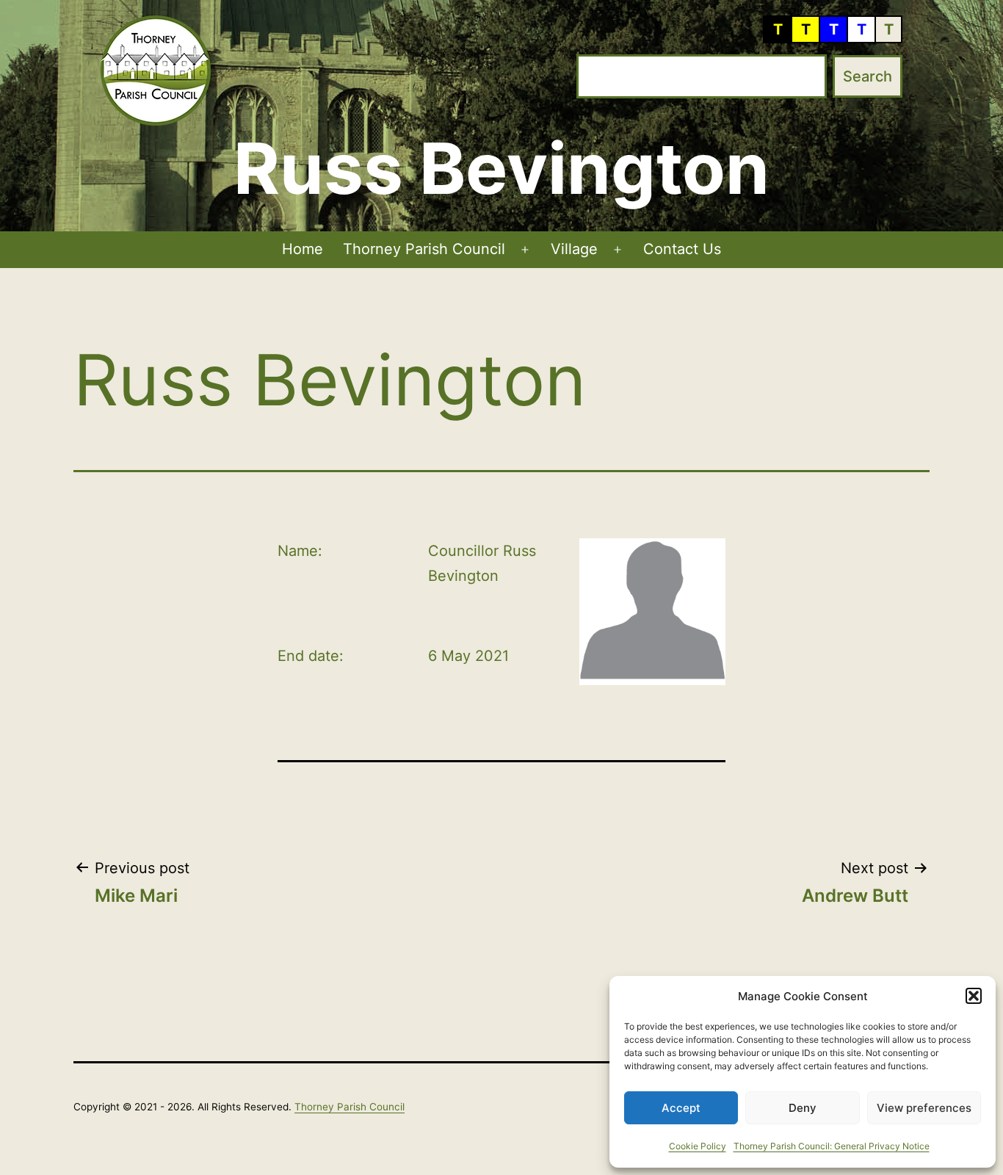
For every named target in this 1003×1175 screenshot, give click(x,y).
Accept (681, 1108)
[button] (973, 995)
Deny (802, 1108)
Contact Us (682, 249)
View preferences (924, 1108)
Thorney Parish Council (424, 249)
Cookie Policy (697, 1146)
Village (574, 249)
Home (302, 249)
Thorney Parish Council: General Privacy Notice (832, 1146)
